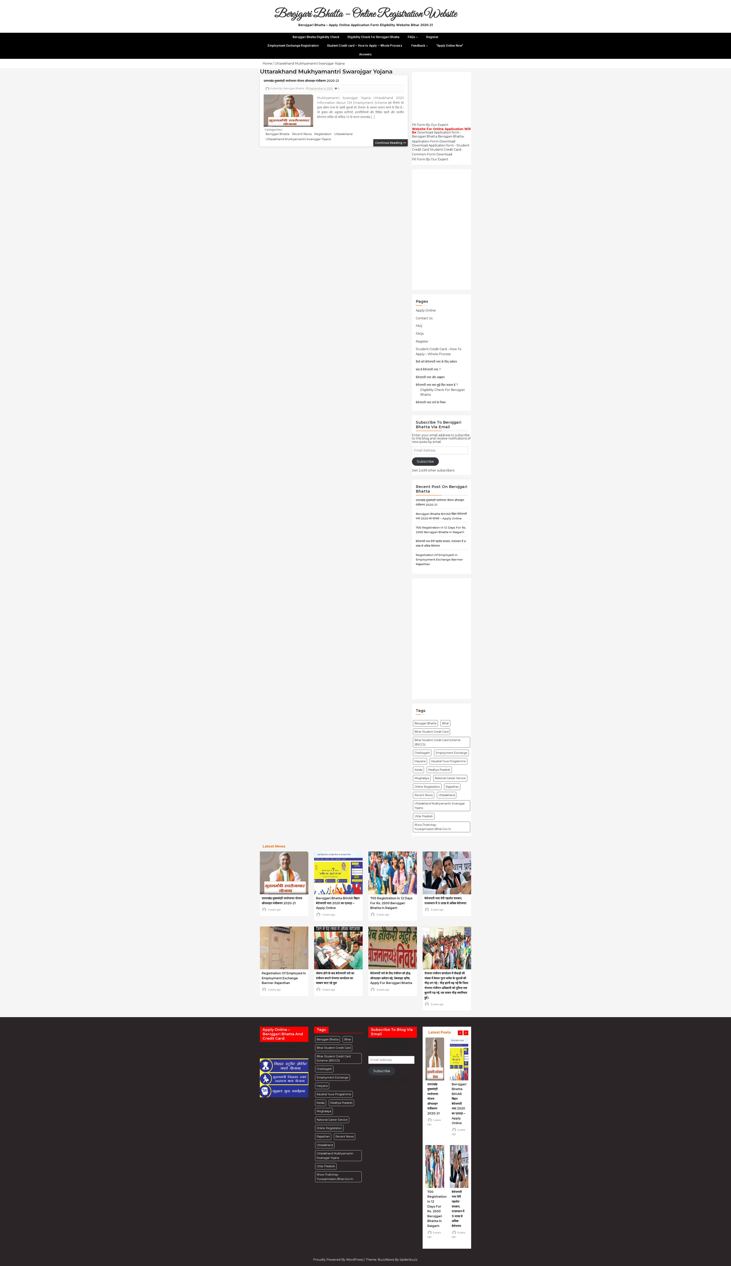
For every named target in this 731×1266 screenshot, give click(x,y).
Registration (322, 134)
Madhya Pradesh (439, 770)
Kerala (418, 770)
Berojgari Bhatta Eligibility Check (316, 37)
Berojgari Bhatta (277, 134)
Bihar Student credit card (431, 731)
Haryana (419, 761)
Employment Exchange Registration (293, 45)
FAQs (411, 37)
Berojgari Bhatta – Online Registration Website (365, 14)
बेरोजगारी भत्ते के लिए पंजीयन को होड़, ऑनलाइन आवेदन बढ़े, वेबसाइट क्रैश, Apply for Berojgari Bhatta (391, 978)
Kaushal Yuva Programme (448, 761)
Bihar (445, 723)
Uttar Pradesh (423, 816)
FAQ (419, 326)
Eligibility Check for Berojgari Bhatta (374, 37)
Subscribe (425, 461)
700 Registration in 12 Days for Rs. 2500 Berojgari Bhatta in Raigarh (391, 903)
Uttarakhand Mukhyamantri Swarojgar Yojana (298, 139)
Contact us (424, 318)
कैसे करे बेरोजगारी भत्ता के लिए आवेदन (436, 361)
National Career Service (450, 778)
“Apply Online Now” (449, 45)
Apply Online (426, 310)
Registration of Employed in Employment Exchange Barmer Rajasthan (439, 559)
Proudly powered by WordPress (338, 1259)
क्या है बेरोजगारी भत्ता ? (428, 369)
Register (432, 37)
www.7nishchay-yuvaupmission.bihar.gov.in (432, 827)
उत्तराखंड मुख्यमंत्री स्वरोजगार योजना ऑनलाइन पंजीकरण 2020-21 (301, 81)
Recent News (302, 134)
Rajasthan (452, 786)
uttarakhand (343, 134)
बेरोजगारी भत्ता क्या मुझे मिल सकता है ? (437, 385)
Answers (365, 54)
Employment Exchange (451, 753)
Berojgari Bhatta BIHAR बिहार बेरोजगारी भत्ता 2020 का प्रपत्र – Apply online (338, 903)
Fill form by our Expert (430, 125)
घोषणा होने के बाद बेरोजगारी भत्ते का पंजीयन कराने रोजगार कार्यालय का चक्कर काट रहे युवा (335, 978)
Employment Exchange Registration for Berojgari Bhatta (279, 1051)
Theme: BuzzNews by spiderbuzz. (391, 1259)
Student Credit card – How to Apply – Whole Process (365, 45)
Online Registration (427, 786)
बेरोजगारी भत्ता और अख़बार (430, 377)
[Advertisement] (443, 98)
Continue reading (389, 143)
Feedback (418, 45)
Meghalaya (421, 778)
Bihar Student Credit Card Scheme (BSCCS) (437, 742)
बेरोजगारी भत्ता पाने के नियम (430, 402)
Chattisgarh (422, 753)
